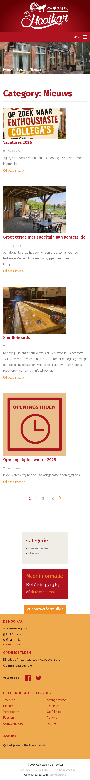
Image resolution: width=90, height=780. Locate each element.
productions (57, 774)
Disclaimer (42, 769)
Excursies (53, 706)
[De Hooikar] (45, 15)
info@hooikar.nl (13, 644)
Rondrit (52, 717)
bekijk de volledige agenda (26, 745)
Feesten (8, 717)
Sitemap (25, 769)
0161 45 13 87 (47, 584)
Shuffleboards (16, 337)
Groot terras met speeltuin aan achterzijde (44, 237)
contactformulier (47, 609)
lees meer (15, 170)
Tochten (52, 723)
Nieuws (33, 553)
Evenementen (38, 548)
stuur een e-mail (42, 592)
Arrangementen (57, 700)
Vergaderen (11, 711)
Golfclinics (54, 711)
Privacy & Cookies (64, 769)
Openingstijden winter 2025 (29, 459)
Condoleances (13, 723)
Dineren (8, 706)
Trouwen (9, 700)
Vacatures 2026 (17, 142)
